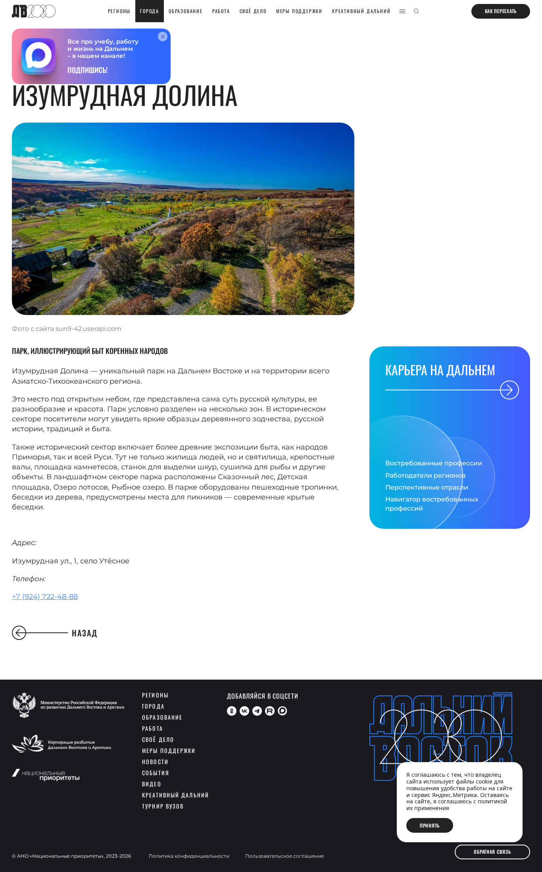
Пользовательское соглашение (284, 856)
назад (85, 633)
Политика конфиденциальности (189, 856)
